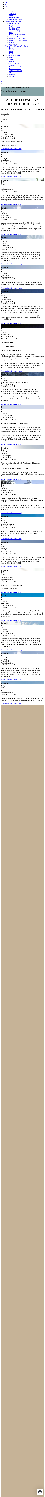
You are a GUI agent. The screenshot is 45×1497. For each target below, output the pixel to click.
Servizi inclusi (14, 29)
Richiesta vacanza (15, 69)
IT (6, 8)
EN (6, 4)
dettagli (20, 149)
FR (6, 6)
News (11, 57)
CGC (11, 73)
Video (11, 59)
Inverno (11, 48)
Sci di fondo (13, 50)
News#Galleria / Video (12, 55)
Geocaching (13, 44)
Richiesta (4, 149)
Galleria (11, 61)
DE (6, 2)
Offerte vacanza (14, 27)
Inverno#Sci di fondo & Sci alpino (16, 46)
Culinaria (12, 16)
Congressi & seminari (16, 19)
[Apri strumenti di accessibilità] (40, 1492)
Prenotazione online (15, 67)
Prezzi (11, 25)
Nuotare (12, 42)
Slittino (11, 54)
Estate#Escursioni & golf (13, 31)
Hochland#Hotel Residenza (14, 12)
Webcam (12, 76)
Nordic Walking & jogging (18, 40)
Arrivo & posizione (15, 71)
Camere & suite (14, 23)
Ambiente (12, 14)
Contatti (11, 65)
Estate (11, 33)
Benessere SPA (14, 17)
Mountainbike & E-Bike (17, 38)
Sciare (11, 52)
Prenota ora (4, 82)
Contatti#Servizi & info (12, 63)
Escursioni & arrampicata (17, 35)
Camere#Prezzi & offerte (13, 21)
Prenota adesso (12, 149)
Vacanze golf (13, 36)
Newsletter (12, 74)
